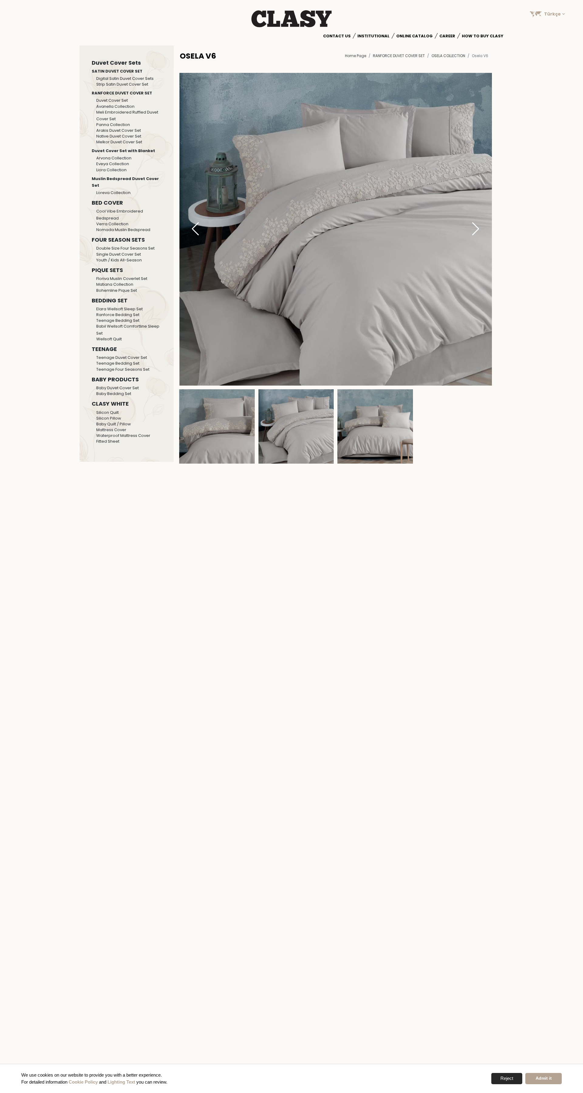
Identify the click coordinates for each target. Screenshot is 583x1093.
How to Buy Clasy (482, 36)
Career (447, 36)
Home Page (355, 55)
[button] (476, 229)
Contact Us (337, 36)
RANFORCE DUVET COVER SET (399, 55)
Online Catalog (414, 36)
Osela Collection (448, 55)
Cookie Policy (83, 1081)
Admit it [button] (544, 1078)
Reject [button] (506, 1078)
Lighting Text (121, 1081)
